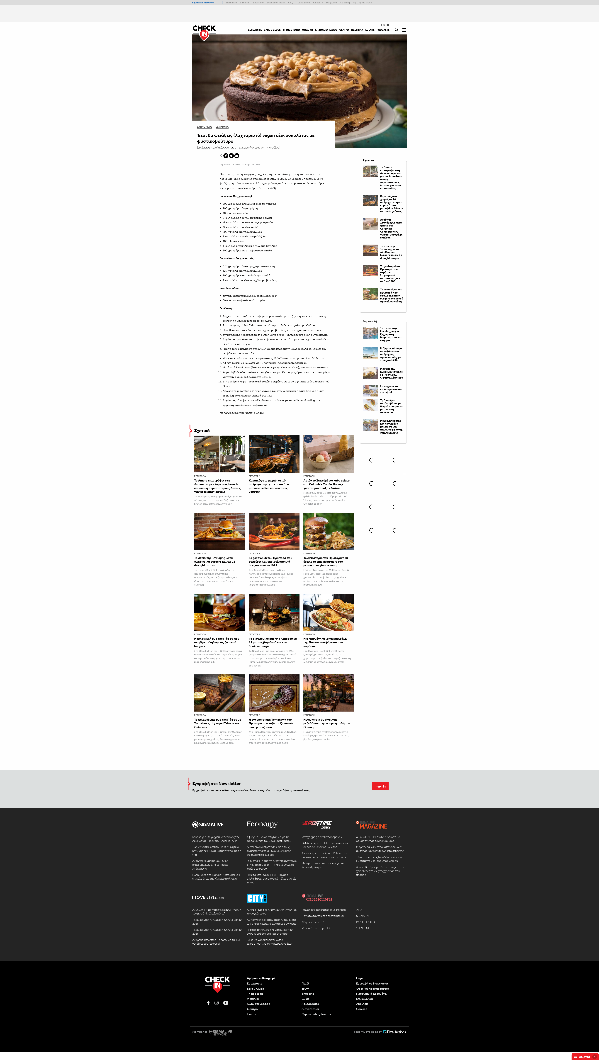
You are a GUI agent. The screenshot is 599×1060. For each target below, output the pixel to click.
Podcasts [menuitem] (383, 29)
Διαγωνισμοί (310, 1009)
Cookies (361, 1009)
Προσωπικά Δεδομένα (371, 993)
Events (251, 1014)
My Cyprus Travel (363, 2)
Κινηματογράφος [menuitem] (326, 29)
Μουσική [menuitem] (307, 29)
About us (362, 1004)
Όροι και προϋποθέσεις (372, 988)
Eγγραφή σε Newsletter (372, 983)
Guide (305, 999)
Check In (318, 2)
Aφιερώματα (310, 1004)
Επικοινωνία (364, 999)
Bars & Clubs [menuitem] (272, 29)
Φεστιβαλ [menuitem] (357, 29)
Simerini (244, 2)
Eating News (204, 126)
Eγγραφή (380, 786)
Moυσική (253, 999)
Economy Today (276, 2)
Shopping (308, 993)
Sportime (258, 2)
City (290, 2)
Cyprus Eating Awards (316, 1014)
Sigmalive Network (203, 2)
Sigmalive (231, 2)
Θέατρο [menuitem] (344, 29)
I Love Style (303, 2)
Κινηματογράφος (258, 1004)
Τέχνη (305, 988)
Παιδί (305, 983)
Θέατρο (252, 1009)
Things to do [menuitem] (291, 29)
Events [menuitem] (370, 29)
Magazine (331, 2)
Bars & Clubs (255, 988)
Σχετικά (202, 430)
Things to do (255, 993)
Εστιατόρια (222, 126)
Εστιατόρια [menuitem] (255, 29)
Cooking (345, 2)
